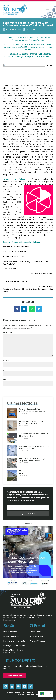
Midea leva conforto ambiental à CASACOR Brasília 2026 (31, 422)
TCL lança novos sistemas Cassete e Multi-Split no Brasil (33, 435)
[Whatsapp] (30, 686)
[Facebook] (5, 686)
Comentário (9, 332)
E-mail (6, 370)
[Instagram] (12, 686)
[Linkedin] (24, 686)
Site (5, 380)
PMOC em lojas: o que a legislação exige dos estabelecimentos (32, 460)
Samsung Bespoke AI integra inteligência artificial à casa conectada (33, 410)
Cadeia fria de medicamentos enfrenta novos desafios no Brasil (34, 447)
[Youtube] (18, 686)
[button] (47, 9)
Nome (6, 360)
